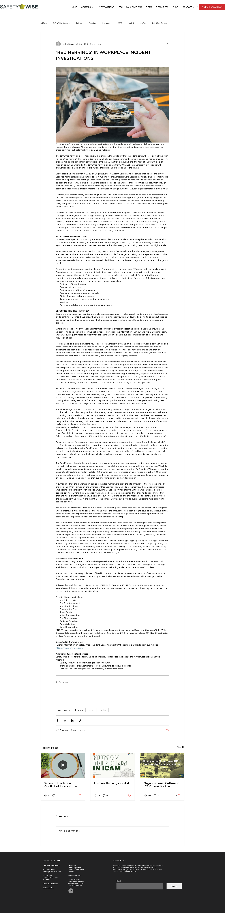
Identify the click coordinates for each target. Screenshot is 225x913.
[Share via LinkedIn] (72, 720)
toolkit (103, 710)
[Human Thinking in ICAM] (112, 765)
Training (79, 23)
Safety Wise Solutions (61, 23)
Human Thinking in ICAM (111, 783)
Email (118, 881)
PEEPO (119, 23)
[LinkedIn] (70, 890)
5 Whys (143, 23)
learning (79, 710)
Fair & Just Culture (159, 23)
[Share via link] (79, 720)
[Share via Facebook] (57, 720)
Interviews (106, 23)
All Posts (44, 23)
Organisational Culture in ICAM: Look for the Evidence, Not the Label (161, 784)
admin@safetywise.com (52, 871)
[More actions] (167, 44)
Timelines (92, 23)
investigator (64, 710)
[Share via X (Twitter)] (64, 720)
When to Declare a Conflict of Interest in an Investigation (61, 784)
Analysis (131, 23)
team (91, 710)
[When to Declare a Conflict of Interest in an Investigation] (63, 765)
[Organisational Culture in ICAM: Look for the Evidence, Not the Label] (162, 765)
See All (180, 747)
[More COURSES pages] (92, 7)
